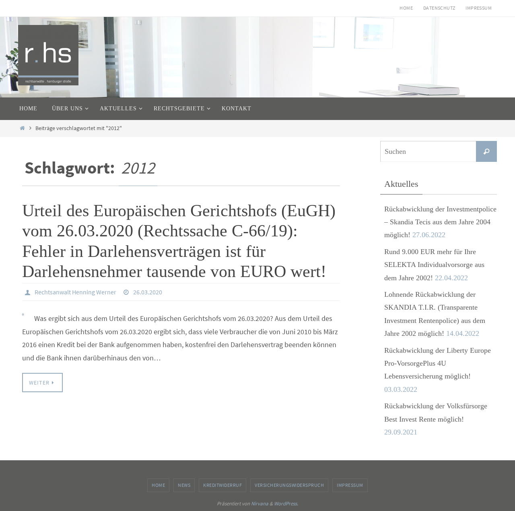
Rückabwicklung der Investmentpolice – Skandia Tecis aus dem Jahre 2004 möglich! (440, 222)
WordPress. (286, 503)
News (184, 485)
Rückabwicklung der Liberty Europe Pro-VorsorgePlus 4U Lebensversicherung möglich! (437, 363)
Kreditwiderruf (222, 485)
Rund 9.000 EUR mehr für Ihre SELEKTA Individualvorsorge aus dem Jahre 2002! (434, 265)
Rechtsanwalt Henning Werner (75, 292)
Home (406, 8)
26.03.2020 (147, 292)
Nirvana (259, 503)
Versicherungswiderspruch (289, 485)
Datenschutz (439, 8)
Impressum (479, 8)
